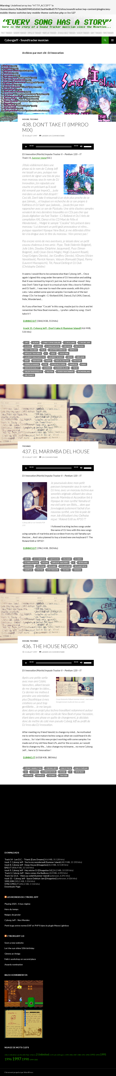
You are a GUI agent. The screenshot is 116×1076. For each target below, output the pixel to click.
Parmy (48, 361)
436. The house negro (50, 646)
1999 (31, 1059)
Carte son (54, 559)
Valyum (49, 372)
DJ (26, 772)
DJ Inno (38, 346)
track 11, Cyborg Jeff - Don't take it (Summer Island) (52, 328)
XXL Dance (29, 375)
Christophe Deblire (51, 343)
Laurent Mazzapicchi (35, 357)
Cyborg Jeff (84, 343)
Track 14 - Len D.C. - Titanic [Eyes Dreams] (24, 859)
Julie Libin (64, 353)
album (36, 343)
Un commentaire (50, 457)
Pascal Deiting (62, 361)
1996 (8, 1059)
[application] (58, 147)
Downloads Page (12, 886)
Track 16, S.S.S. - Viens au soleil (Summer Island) (27, 875)
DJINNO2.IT (30, 548)
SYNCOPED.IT (12, 884)
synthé (39, 570)
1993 (92, 1054)
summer (47, 368)
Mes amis (80, 357)
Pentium (77, 361)
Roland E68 (65, 566)
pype (45, 364)
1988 (79, 1055)
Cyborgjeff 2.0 (15, 936)
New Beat (37, 361)
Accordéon (39, 559)
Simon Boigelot (32, 368)
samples (73, 364)
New (27, 361)
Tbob (75, 368)
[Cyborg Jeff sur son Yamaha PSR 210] (34, 501)
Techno (34, 119)
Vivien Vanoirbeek (65, 372)
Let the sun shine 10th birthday (19, 948)
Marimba (29, 566)
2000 (36, 1060)
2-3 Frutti (53, 1055)
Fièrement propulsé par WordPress (19, 1072)
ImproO (73, 350)
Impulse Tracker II (33, 353)
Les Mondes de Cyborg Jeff (22, 897)
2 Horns (33, 1055)
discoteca (66, 768)
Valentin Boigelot (33, 372)
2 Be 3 (7, 1055)
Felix (43, 350)
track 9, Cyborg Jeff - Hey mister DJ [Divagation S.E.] (29, 870)
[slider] (88, 146)
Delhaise (67, 559)
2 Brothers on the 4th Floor (19, 1055)
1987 (75, 1055)
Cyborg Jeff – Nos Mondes (17, 920)
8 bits (27, 559)
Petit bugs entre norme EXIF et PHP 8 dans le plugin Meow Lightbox (37, 925)
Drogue (67, 346)
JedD (53, 353)
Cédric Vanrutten (33, 768)
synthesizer (52, 570)
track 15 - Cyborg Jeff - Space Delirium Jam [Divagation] (30, 878)
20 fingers (61, 1055)
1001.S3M (9, 881)
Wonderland (84, 372)
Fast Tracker (31, 350)
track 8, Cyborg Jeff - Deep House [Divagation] (26, 865)
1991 (83, 1055)
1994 (97, 1055)
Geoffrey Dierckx (58, 350)
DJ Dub (28, 346)
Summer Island (39, 157)
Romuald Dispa (58, 364)
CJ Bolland (70, 343)
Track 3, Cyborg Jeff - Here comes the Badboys (27, 873)
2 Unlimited (42, 1054)
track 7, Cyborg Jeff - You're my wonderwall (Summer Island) (33, 862)
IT (46, 353)
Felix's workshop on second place (20, 959)
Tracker (63, 775)
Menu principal (112, 40)
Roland (52, 566)
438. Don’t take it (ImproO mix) (55, 127)
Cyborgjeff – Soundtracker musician (26, 40)
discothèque (81, 768)
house (25, 119)
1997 (26, 343)
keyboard (83, 563)
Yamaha (77, 570)
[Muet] (81, 146)
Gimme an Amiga (12, 953)
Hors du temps (11, 909)
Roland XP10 (80, 566)
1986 (71, 1055)
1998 (25, 1059)
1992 (87, 1055)
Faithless (79, 346)
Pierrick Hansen (32, 364)
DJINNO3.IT (30, 320)
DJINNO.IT (29, 757)
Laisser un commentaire (53, 136)
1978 (67, 1055)
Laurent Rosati (56, 357)
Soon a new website (14, 942)
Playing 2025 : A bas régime (17, 904)
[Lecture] (26, 146)
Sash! (83, 364)
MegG (69, 357)
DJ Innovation (52, 346)
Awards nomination (14, 964)
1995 (103, 1054)
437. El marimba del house (56, 451)
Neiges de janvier (13, 914)
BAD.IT (8, 867)
